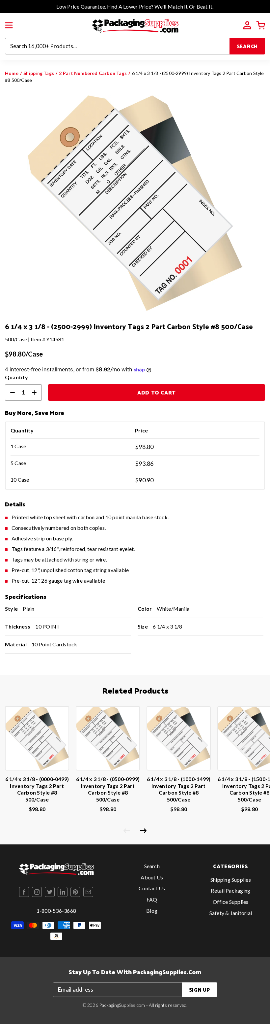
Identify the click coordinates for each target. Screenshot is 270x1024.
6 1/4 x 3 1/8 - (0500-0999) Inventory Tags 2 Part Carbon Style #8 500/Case (108, 789)
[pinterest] (75, 892)
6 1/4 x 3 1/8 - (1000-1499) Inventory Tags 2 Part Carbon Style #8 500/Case (178, 789)
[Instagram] (37, 892)
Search (247, 46)
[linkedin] (63, 892)
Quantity (16, 377)
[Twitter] (50, 892)
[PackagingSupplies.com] (135, 25)
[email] (88, 892)
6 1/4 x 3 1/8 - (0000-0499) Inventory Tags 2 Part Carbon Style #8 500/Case (37, 789)
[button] (9, 25)
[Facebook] (24, 892)
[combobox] (117, 46)
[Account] (247, 25)
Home (11, 73)
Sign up (199, 989)
